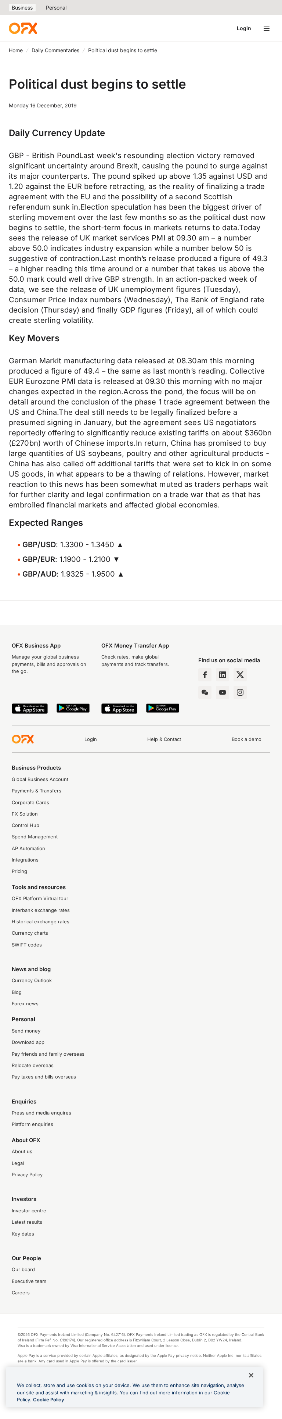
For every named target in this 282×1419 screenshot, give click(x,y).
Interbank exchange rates (41, 910)
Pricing (19, 871)
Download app (28, 1042)
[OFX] (23, 28)
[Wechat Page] (205, 692)
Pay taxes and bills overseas (44, 1077)
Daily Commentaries (55, 50)
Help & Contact (164, 739)
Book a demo (246, 739)
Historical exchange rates (40, 921)
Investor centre (29, 1210)
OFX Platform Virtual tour (40, 898)
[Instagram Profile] (240, 692)
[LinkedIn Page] (222, 674)
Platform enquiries (32, 1124)
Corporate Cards (30, 802)
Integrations (25, 860)
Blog (17, 992)
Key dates (23, 1234)
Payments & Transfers (36, 791)
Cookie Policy (48, 1399)
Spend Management (35, 836)
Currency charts (30, 933)
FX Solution (25, 814)
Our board (23, 1269)
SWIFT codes (27, 945)
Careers (21, 1292)
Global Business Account (40, 779)
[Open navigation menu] (266, 28)
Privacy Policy (27, 1174)
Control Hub (25, 825)
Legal (18, 1163)
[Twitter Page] (240, 674)
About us (22, 1151)
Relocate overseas (33, 1065)
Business (22, 7)
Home (16, 50)
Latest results (27, 1222)
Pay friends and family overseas (48, 1054)
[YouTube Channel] (222, 692)
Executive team (29, 1281)
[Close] (251, 1375)
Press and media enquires (41, 1113)
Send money (26, 1031)
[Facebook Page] (205, 674)
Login (244, 28)
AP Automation (28, 848)
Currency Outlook (32, 980)
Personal (56, 7)
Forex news (25, 1003)
